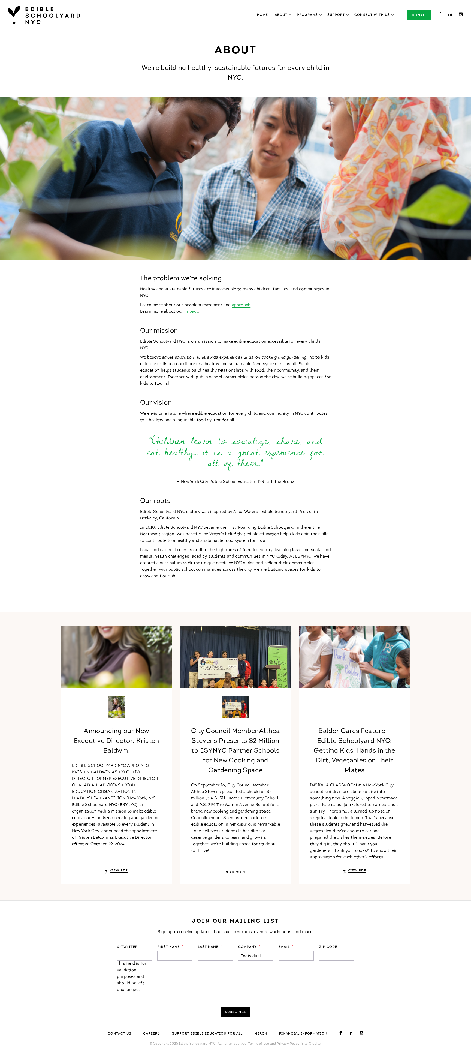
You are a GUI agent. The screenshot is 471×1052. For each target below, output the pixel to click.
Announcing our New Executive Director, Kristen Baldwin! (116, 741)
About (281, 15)
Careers (151, 1033)
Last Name (210, 947)
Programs (307, 15)
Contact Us (119, 1033)
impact (191, 312)
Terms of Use (258, 1043)
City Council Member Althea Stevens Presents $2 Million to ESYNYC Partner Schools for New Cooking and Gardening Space (235, 751)
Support (336, 15)
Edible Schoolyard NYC (44, 15)
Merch (260, 1033)
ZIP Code (328, 947)
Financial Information (303, 1033)
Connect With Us (372, 15)
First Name (170, 947)
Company (249, 947)
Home (262, 15)
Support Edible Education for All (207, 1033)
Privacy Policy (288, 1043)
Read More (235, 872)
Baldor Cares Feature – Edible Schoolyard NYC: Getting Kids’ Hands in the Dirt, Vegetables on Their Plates (354, 751)
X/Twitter (127, 947)
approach (241, 305)
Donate (419, 15)
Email (286, 947)
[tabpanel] (235, 178)
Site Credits (311, 1043)
